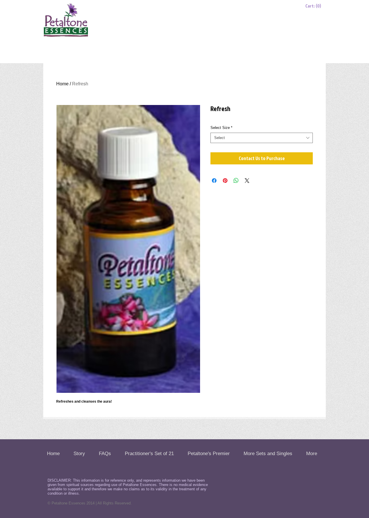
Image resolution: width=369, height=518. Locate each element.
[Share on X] (247, 180)
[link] (314, 6)
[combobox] (261, 138)
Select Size (221, 127)
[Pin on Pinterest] (225, 180)
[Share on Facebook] (214, 180)
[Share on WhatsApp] (236, 180)
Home (62, 83)
